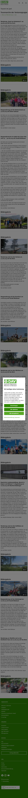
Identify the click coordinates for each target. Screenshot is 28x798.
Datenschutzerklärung (9, 417)
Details (18, 401)
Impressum (17, 417)
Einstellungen (14, 405)
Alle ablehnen (14, 409)
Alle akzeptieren (14, 413)
